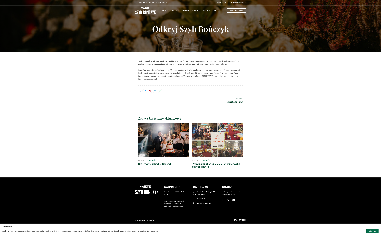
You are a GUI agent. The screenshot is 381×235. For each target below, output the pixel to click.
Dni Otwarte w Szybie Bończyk (154, 163)
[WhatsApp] (160, 91)
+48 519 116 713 (221, 3)
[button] (236, 10)
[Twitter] (145, 91)
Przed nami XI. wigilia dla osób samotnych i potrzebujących (216, 165)
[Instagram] (228, 200)
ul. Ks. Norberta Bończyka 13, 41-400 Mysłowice (152, 3)
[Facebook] (140, 91)
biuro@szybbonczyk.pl (238, 3)
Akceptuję (372, 231)
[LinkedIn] (155, 91)
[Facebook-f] (222, 200)
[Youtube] (233, 200)
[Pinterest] (150, 91)
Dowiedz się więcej (153, 231)
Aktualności (151, 160)
